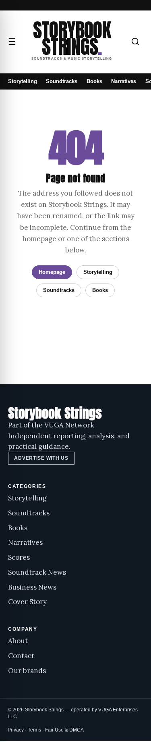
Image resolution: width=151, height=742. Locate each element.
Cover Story (27, 601)
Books (94, 81)
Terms (34, 730)
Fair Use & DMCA (64, 730)
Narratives (123, 81)
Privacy (16, 730)
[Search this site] (135, 41)
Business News (32, 587)
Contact (21, 655)
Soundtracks (61, 81)
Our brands (27, 670)
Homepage (52, 272)
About (18, 640)
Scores (19, 557)
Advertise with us (41, 458)
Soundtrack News (37, 572)
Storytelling (22, 81)
